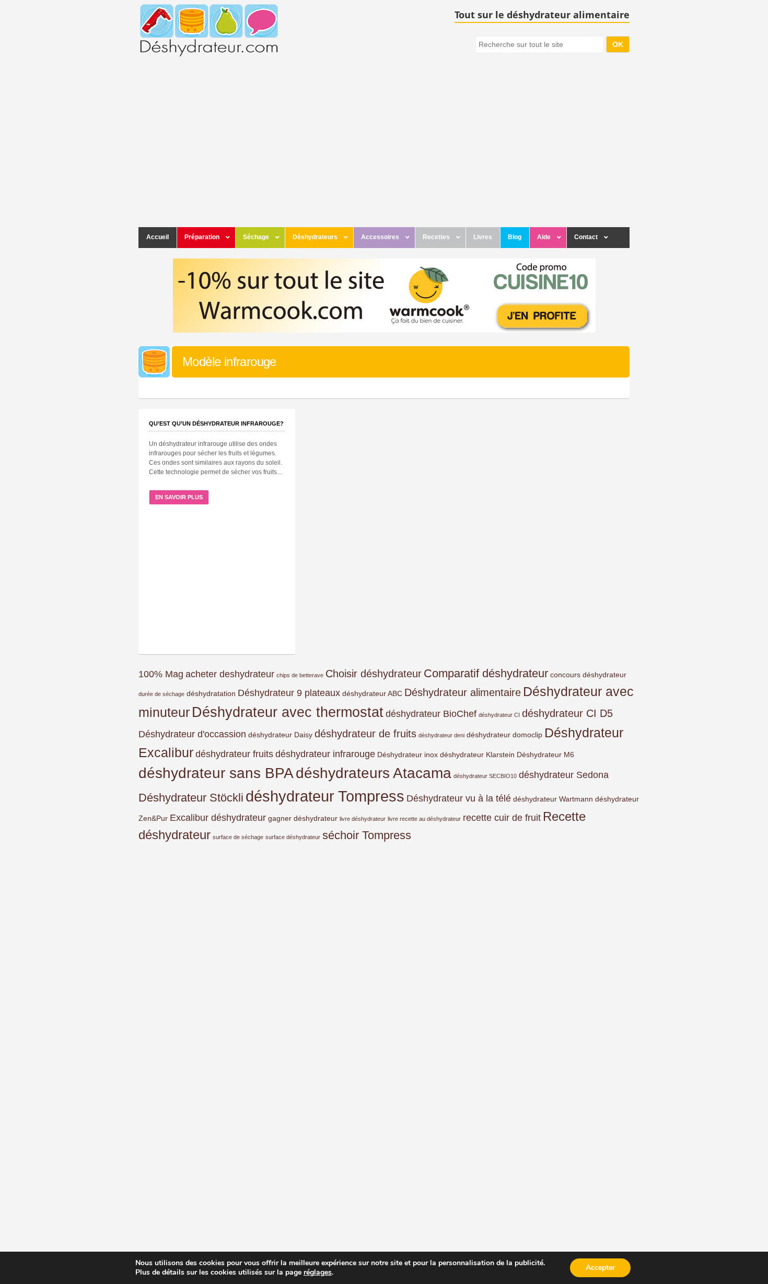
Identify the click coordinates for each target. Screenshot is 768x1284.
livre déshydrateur (363, 819)
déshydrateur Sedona (564, 775)
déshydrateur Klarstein (477, 754)
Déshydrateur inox (407, 754)
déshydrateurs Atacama (373, 773)
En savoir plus (179, 497)
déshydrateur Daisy (280, 735)
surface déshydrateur (292, 837)
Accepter (600, 1268)
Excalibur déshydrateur (218, 817)
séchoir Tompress (366, 835)
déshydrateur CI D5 (567, 713)
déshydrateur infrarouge (325, 754)
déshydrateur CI (499, 715)
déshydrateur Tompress (325, 796)
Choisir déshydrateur (373, 673)
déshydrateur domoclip (504, 735)
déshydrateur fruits (234, 754)
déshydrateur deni (441, 735)
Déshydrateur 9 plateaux (289, 693)
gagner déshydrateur (303, 818)
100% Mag (160, 674)
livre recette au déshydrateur (424, 819)
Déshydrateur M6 (545, 754)
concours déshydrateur (588, 674)
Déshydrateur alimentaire (462, 692)
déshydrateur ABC (372, 693)
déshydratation (211, 693)
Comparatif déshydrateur (486, 673)
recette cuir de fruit (502, 817)
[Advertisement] (384, 149)
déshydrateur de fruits (365, 733)
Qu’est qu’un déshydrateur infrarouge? (216, 423)
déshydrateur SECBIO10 (485, 776)
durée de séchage (161, 694)
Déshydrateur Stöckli (190, 797)
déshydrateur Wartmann (553, 799)
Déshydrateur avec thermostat (287, 712)
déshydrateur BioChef (431, 714)
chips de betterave (299, 675)
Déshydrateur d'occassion (192, 734)
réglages (318, 1272)
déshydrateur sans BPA (216, 773)
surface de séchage (238, 837)
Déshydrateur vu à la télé (458, 798)
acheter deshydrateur (229, 674)
